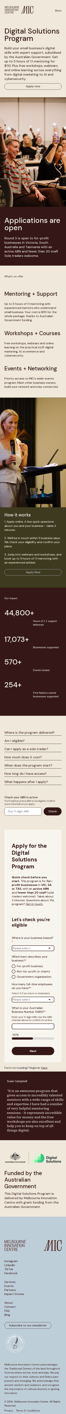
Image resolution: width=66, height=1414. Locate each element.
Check (52, 811)
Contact (10, 1306)
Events (9, 1286)
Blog (7, 1314)
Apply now (33, 86)
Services (10, 1282)
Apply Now (33, 572)
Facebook (11, 1273)
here (44, 1068)
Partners (10, 1290)
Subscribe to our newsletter (28, 1325)
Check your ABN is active (21, 797)
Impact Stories (14, 1294)
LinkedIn (9, 1265)
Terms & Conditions (28, 1410)
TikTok (8, 1269)
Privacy (8, 1410)
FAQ (7, 1310)
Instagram (11, 1261)
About (8, 1302)
